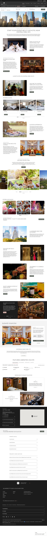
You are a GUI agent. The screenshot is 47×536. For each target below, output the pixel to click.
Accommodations (28, 3)
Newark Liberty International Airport (8, 422)
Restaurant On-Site (17, 367)
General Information (12, 442)
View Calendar (23, 355)
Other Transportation (6, 425)
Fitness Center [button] (27, 369)
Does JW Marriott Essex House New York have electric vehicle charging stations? (20, 473)
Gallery (45, 3)
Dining (31, 3)
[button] (39, 0)
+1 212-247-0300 (43, 6)
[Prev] (3, 106)
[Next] (44, 106)
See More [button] (38, 35)
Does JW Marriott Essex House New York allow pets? (16, 460)
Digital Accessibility (32, 521)
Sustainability (5, 367)
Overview (23, 3)
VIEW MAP (37, 6)
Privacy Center (21, 521)
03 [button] (10, 317)
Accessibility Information (13, 445)
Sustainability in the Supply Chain (38, 521)
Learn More (31, 50)
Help (9, 522)
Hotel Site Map (6, 522)
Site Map (3, 522)
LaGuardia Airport (6, 416)
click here (43, 534)
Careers (8, 521)
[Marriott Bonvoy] (44, 0)
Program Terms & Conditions (16, 521)
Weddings (42, 3)
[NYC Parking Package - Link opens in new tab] (37, 207)
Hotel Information (12, 439)
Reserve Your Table (6, 71)
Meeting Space (5, 369)
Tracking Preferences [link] (5, 521)
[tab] (15, 362)
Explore (5, 312)
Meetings (38, 3)
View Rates (6, 114)
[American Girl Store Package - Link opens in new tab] (9, 207)
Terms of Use (11, 521)
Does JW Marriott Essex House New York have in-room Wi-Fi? (18, 467)
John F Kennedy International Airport (8, 419)
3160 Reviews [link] (24, 6)
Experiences (34, 3)
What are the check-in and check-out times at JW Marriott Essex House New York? (20, 457)
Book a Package (41, 219)
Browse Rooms (38, 340)
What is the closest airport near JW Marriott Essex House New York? (18, 470)
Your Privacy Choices (27, 521)
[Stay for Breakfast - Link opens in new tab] (23, 207)
